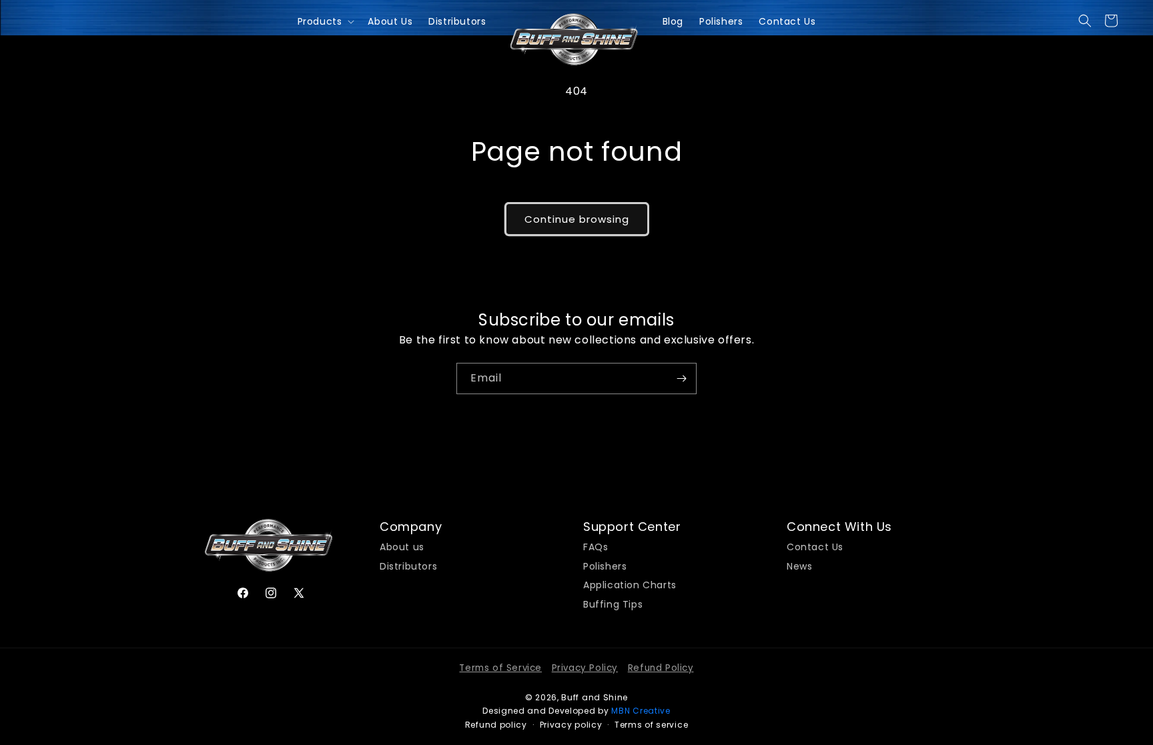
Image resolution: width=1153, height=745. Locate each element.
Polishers (605, 565)
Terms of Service (500, 668)
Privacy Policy (585, 668)
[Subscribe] (681, 378)
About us (402, 547)
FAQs (595, 547)
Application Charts (630, 583)
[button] (1085, 20)
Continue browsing (576, 219)
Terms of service (651, 724)
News (799, 565)
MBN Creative (640, 710)
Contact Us (815, 547)
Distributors (408, 565)
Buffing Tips (613, 603)
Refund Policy (661, 668)
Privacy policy (571, 724)
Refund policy (496, 724)
